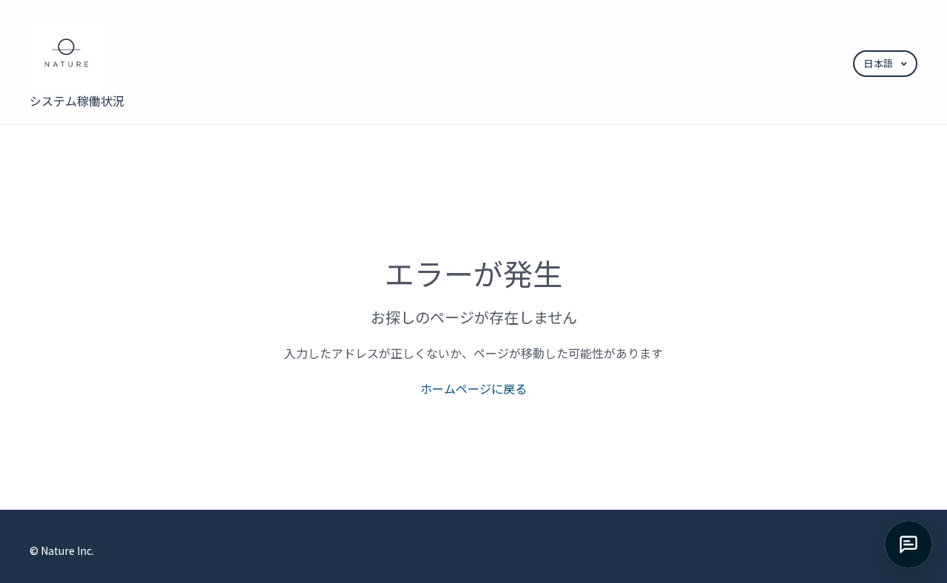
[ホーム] (78, 55)
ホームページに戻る (473, 388)
